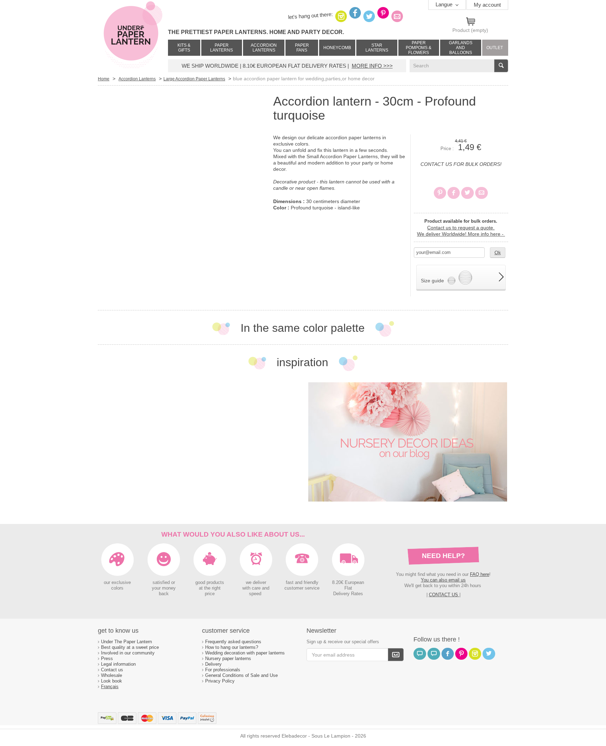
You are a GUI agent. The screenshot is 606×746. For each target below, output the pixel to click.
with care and (255, 588)
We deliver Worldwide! (461, 234)
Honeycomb (337, 47)
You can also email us (443, 580)
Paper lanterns (221, 48)
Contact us (112, 669)
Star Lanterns (376, 48)
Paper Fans (302, 48)
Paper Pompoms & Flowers (418, 47)
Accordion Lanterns (264, 48)
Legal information (118, 664)
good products (209, 582)
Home (103, 78)
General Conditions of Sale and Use (242, 675)
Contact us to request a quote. (460, 227)
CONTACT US (444, 594)
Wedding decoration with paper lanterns (245, 653)
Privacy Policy (220, 681)
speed (255, 593)
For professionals (222, 669)
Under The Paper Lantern (126, 641)
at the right (210, 588)
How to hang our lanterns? (231, 647)
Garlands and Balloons (460, 47)
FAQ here (479, 574)
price (210, 593)
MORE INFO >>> (372, 66)
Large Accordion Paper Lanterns (194, 78)
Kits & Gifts (183, 48)
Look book (111, 681)
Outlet (494, 47)
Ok (497, 252)
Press (107, 658)
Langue (445, 4)
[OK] (396, 654)
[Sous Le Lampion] (133, 35)
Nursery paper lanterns (228, 658)
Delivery (213, 664)
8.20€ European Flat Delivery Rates (348, 588)
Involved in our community (128, 653)
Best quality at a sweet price (130, 647)
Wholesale (111, 675)
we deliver (256, 582)
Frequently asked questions (233, 641)
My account (487, 5)
